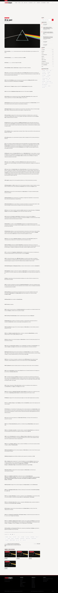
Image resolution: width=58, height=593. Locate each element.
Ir (52, 19)
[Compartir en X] (9, 534)
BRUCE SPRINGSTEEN (44, 84)
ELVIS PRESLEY (44, 75)
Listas (52, 0)
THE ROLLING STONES (45, 78)
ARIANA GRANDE (44, 73)
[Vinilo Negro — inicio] (8, 2)
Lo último (16, 2)
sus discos (12, 51)
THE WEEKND (48, 72)
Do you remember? (43, 2)
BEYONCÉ (12, 538)
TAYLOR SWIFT (44, 72)
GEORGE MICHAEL (22, 538)
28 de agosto (45, 24)
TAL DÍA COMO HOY (22, 582)
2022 (33, 583)
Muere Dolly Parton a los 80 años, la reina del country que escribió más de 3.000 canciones (48, 37)
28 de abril (6, 558)
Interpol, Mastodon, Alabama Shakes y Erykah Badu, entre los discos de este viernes (48, 28)
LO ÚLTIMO (21, 578)
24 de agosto (45, 44)
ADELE (49, 78)
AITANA (48, 73)
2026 (33, 578)
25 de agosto (45, 41)
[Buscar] (52, 2)
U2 (5, 538)
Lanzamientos (38, 2)
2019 (33, 587)
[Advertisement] (29, 10)
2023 (33, 582)
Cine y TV (35, 2)
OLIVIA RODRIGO (17, 538)
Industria (48, 2)
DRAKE (50, 70)
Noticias (19, 2)
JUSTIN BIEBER (48, 75)
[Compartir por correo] (14, 534)
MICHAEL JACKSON (49, 81)
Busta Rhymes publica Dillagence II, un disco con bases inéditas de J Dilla (48, 33)
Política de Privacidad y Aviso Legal (48, 578)
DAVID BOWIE (43, 81)
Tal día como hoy (30, 2)
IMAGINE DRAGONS (33, 538)
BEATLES (47, 70)
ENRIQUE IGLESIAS (28, 538)
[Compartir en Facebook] (10, 534)
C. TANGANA (8, 538)
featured (21, 583)
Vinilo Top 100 (25, 2)
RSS (51, 0)
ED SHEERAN (43, 70)
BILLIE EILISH (43, 87)
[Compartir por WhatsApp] (12, 534)
